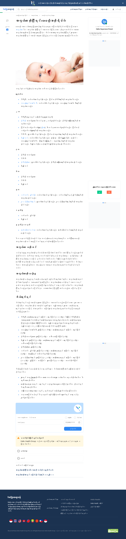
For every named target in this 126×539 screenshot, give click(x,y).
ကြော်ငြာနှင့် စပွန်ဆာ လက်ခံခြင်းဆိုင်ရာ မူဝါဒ (74, 513)
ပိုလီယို (23, 121)
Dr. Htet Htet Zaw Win (95, 33)
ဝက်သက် (24, 195)
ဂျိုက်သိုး (32, 195)
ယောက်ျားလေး (70, 417)
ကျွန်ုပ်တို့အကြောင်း (95, 507)
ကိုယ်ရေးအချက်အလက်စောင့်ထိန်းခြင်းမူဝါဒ (73, 507)
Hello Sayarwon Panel (104, 29)
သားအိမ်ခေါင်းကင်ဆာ (28, 230)
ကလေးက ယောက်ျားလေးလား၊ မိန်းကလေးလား (26, 417)
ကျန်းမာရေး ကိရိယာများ (52, 508)
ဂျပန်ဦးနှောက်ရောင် (28, 202)
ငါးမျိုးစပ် (24, 138)
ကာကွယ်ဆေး (19, 30)
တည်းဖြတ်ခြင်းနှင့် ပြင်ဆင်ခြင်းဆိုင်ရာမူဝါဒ (74, 510)
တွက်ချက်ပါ (73, 429)
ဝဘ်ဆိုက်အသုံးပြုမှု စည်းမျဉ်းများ (70, 503)
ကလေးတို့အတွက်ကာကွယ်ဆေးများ (47, 15)
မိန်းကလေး (79, 417)
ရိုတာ (43, 127)
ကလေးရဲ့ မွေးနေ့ (21, 422)
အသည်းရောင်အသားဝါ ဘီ (29, 103)
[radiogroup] (73, 418)
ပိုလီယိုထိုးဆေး (25, 162)
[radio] (66, 418)
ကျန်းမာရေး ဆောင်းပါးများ (52, 499)
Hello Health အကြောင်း (97, 503)
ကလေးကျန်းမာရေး (34, 15)
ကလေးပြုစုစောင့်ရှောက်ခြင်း (21, 15)
